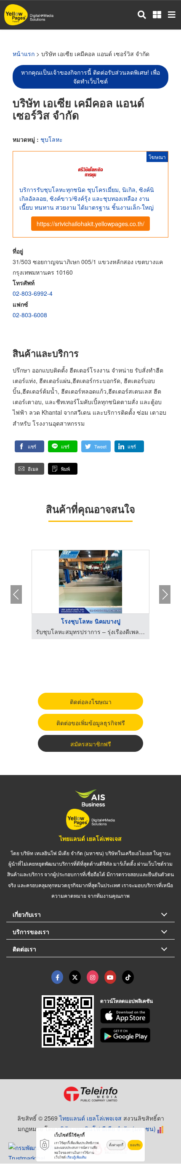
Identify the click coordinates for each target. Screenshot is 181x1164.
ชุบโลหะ (51, 139)
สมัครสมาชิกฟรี (90, 744)
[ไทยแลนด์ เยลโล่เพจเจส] (75, 977)
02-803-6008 (30, 315)
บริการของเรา (31, 931)
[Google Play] (137, 1035)
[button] (29, 446)
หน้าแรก (24, 53)
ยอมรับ (135, 1144)
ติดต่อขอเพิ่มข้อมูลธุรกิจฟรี (90, 722)
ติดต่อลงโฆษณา (91, 701)
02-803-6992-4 (33, 293)
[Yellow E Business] (57, 977)
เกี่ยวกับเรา (27, 914)
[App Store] (137, 1016)
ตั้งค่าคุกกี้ (116, 1144)
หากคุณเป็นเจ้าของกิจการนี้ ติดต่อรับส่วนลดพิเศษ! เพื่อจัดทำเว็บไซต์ (90, 76)
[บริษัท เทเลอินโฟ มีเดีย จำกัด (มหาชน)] (90, 1094)
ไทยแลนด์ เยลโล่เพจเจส (90, 838)
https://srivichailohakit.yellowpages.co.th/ (90, 223)
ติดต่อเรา (24, 949)
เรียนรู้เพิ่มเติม (76, 1157)
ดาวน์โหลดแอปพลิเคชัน (126, 1001)
